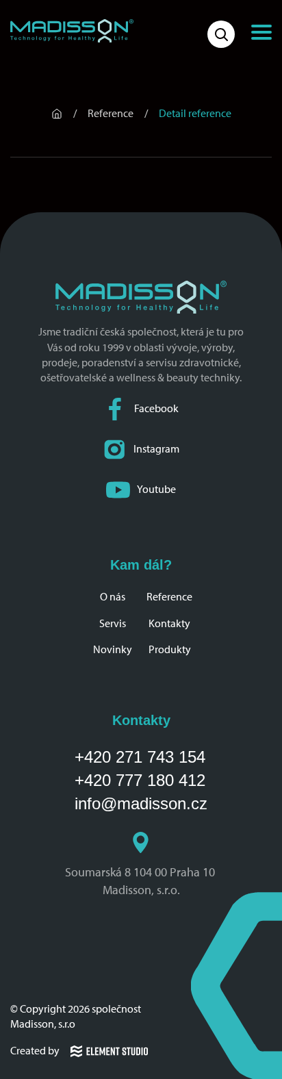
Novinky (112, 649)
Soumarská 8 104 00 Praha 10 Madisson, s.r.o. (141, 881)
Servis (112, 623)
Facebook (156, 408)
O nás (112, 596)
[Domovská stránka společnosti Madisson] (71, 30)
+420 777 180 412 (140, 780)
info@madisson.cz (141, 803)
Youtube (156, 489)
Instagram (156, 448)
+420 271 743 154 (140, 757)
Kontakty (169, 623)
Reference (169, 596)
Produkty (170, 649)
